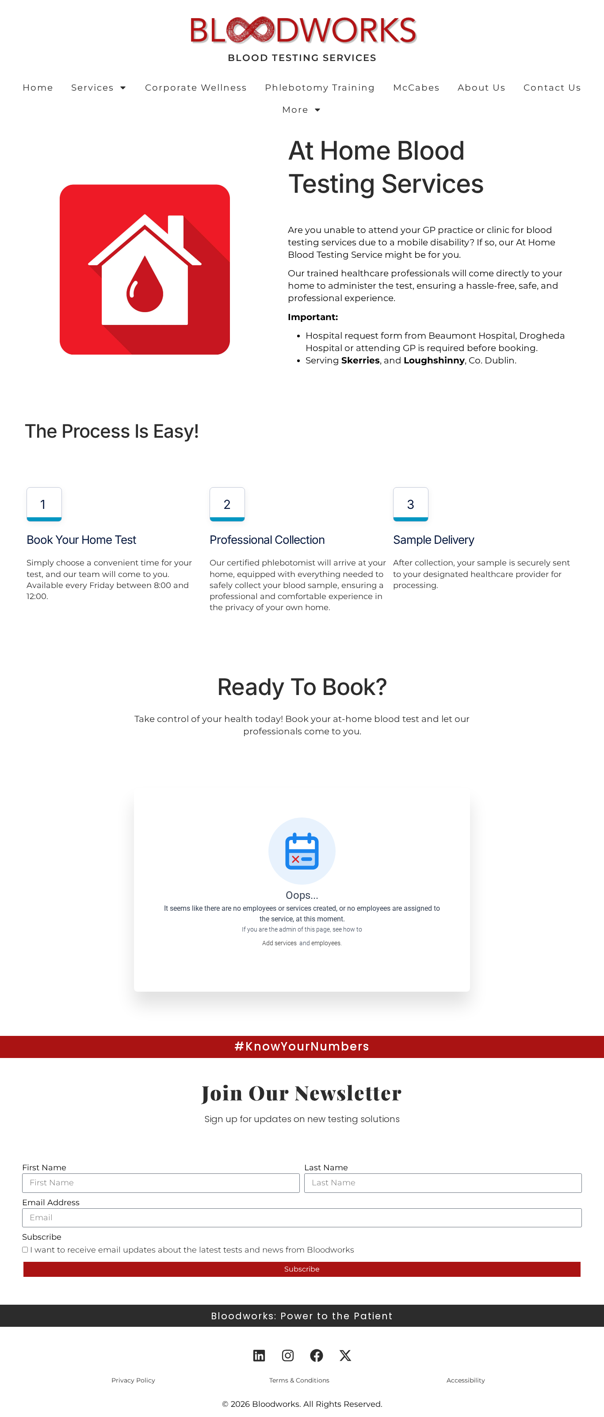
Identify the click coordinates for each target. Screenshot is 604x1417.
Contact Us (552, 87)
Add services (280, 943)
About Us (482, 87)
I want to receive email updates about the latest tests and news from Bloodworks (192, 1250)
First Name (44, 1168)
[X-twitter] (345, 1355)
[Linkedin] (259, 1355)
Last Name (326, 1168)
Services (92, 87)
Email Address (51, 1202)
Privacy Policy (133, 1380)
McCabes (416, 87)
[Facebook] (316, 1355)
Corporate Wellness (196, 87)
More (295, 109)
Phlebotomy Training (320, 87)
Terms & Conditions (299, 1380)
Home (38, 87)
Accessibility (466, 1380)
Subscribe (41, 1237)
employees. (326, 943)
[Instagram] (288, 1355)
